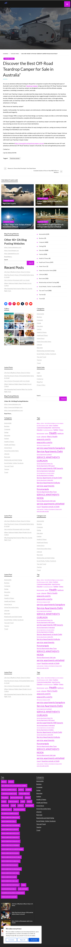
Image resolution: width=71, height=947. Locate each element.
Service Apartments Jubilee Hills (45, 480)
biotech (51, 425)
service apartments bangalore (51, 448)
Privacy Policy (41, 385)
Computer (42, 242)
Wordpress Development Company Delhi (53, 509)
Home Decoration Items (46, 270)
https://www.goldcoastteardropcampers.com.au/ (29, 143)
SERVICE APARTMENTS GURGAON (48, 459)
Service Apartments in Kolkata (45, 475)
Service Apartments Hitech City (45, 463)
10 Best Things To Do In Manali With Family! (49, 202)
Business (41, 238)
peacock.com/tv (44, 439)
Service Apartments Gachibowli (44, 454)
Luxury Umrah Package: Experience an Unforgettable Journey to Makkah (50, 226)
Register (39, 376)
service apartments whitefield (50, 503)
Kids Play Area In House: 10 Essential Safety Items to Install (22, 913)
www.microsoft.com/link (43, 511)
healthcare (60, 433)
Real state (42, 278)
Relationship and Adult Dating (47, 282)
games (46, 433)
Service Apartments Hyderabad (46, 471)
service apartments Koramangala (45, 487)
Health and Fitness (44, 262)
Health (53, 432)
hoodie (38, 436)
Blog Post (40, 382)
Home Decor (42, 266)
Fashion (41, 254)
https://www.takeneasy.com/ (12, 247)
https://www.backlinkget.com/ (13, 407)
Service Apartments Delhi (50, 451)
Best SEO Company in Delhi (42, 425)
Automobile (42, 234)
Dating (41, 246)
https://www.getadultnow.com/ (13, 410)
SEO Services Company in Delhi (43, 445)
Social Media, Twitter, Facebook (48, 286)
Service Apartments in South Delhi (49, 478)
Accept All (34, 940)
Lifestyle (41, 274)
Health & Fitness (43, 258)
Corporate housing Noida (44, 427)
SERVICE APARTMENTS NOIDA (48, 496)
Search (6, 259)
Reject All (22, 940)
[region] (22, 935)
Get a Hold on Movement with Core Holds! (17, 280)
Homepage (5, 53)
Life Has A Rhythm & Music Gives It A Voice (17, 272)
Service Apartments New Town (47, 492)
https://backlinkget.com (11, 250)
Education (42, 250)
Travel (41, 298)
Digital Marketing (56, 427)
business (55, 425)
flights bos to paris (9, 203)
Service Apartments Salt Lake (46, 501)
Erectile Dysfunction (48, 430)
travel (39, 507)
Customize (11, 940)
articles (42, 423)
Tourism (41, 294)
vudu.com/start (40, 509)
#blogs (38, 423)
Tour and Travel (15, 53)
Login (38, 372)
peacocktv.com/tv (44, 442)
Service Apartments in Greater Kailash (45, 473)
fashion (55, 430)
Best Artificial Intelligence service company (54, 423)
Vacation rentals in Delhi (50, 507)
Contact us (40, 379)
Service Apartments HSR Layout (46, 466)
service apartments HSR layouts (50, 468)
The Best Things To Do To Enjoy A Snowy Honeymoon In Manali (17, 226)
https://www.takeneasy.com (12, 404)
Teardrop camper (15, 158)
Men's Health (52, 436)
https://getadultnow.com (11, 253)
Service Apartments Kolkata (48, 483)
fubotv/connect (40, 433)
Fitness (61, 430)
